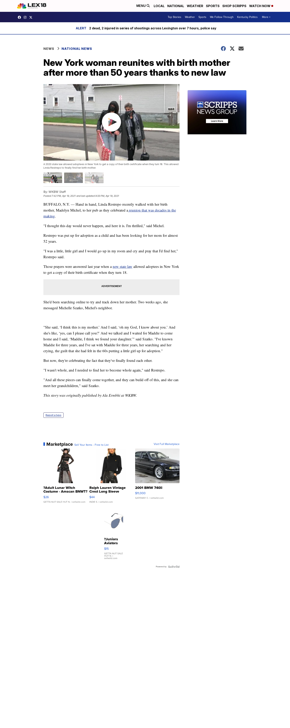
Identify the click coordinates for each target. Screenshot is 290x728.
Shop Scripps (234, 6)
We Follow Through (222, 17)
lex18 (20, 17)
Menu (141, 5)
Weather (195, 6)
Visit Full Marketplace (167, 444)
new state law (122, 266)
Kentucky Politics (247, 17)
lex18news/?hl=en (26, 17)
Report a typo (53, 415)
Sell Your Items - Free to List (91, 445)
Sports (213, 6)
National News (77, 49)
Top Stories (174, 17)
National (175, 6)
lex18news (31, 17)
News (48, 49)
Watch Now (260, 6)
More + (266, 17)
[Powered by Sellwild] (174, 566)
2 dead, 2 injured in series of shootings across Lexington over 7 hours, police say (152, 28)
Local (159, 6)
